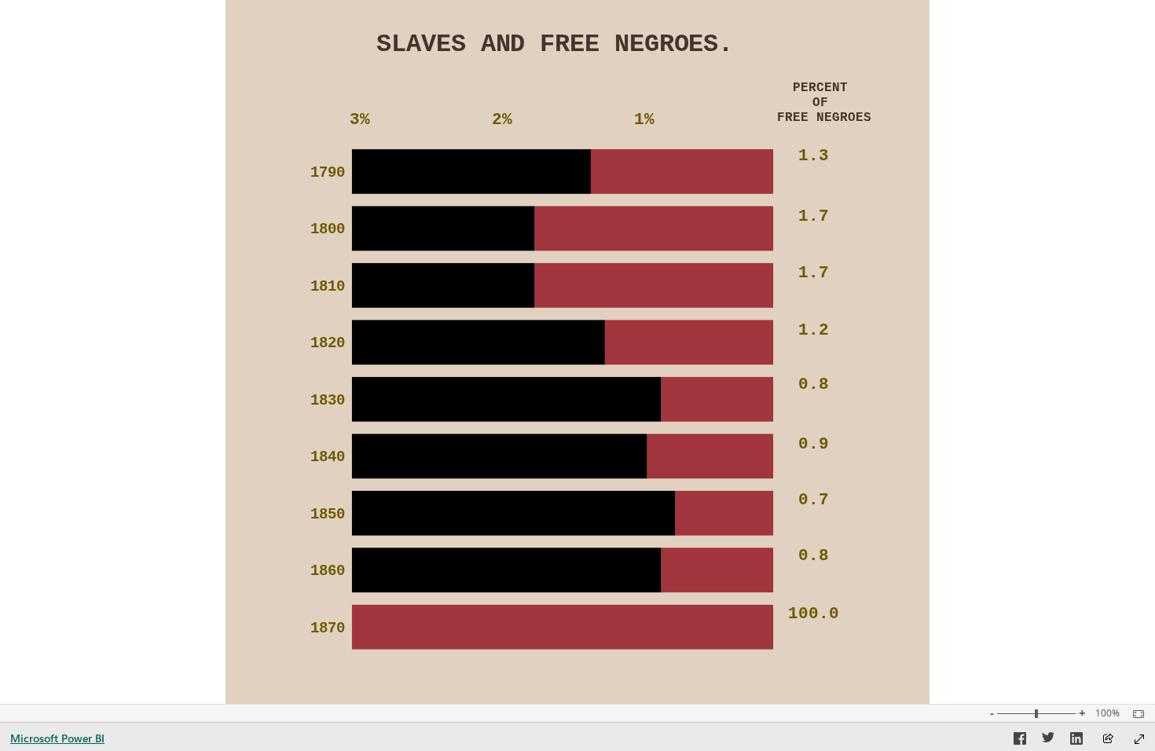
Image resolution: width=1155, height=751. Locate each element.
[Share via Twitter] (1048, 741)
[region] (578, 352)
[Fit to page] (1134, 714)
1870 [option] (327, 629)
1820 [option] (327, 343)
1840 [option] (327, 457)
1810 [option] (327, 287)
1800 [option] (327, 230)
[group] (554, 53)
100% (1107, 713)
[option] (682, 171)
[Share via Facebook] (1020, 741)
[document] (555, 53)
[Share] (1108, 739)
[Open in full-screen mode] (1139, 739)
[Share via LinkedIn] (1076, 741)
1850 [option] (327, 515)
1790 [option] (327, 173)
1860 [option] (327, 571)
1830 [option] (327, 401)
